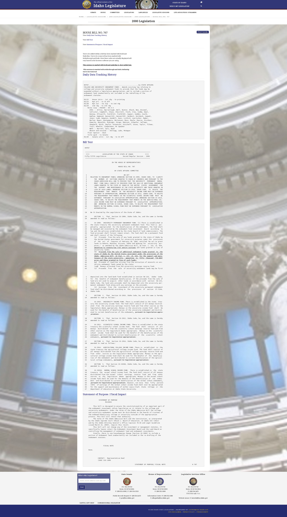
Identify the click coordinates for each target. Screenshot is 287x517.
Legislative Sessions (160, 12)
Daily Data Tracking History (97, 35)
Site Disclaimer (174, 512)
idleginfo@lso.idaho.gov (161, 498)
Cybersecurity (202, 512)
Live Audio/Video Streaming (185, 12)
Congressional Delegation (109, 503)
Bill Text (90, 40)
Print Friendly (203, 32)
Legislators (129, 12)
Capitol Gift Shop (87, 503)
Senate (93, 12)
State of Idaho (179, 3)
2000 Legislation (142, 16)
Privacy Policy (189, 512)
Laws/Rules (143, 12)
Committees (115, 12)
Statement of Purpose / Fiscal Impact (100, 44)
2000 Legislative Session (120, 16)
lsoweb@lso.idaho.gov (200, 498)
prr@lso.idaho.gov (127, 498)
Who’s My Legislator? (179, 6)
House (103, 12)
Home (81, 16)
